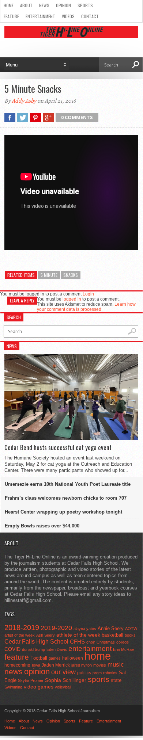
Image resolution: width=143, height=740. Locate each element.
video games (38, 687)
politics (84, 672)
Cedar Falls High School (36, 641)
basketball (112, 635)
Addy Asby (24, 101)
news (13, 671)
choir (90, 642)
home (97, 656)
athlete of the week (78, 635)
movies (99, 665)
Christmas (106, 642)
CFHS (77, 641)
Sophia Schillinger (65, 680)
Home (9, 5)
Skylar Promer (31, 680)
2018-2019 (21, 627)
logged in (72, 299)
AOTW (131, 628)
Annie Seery (111, 628)
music (116, 664)
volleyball (63, 687)
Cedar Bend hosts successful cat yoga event (58, 447)
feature (16, 657)
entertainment (90, 648)
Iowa (36, 665)
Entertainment (40, 16)
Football (38, 658)
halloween (72, 658)
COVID (12, 649)
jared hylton (81, 665)
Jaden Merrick (56, 665)
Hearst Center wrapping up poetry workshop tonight (63, 512)
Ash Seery (45, 635)
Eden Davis (56, 649)
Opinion (63, 5)
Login (88, 294)
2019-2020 (56, 628)
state (116, 680)
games (55, 658)
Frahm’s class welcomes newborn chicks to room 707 (66, 498)
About (26, 5)
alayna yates (85, 628)
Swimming (13, 687)
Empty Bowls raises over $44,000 (42, 526)
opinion (37, 671)
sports (98, 679)
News (44, 5)
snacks (70, 275)
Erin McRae (123, 649)
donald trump (33, 649)
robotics (110, 673)
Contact (90, 16)
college (122, 642)
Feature (11, 16)
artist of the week (19, 635)
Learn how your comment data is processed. (86, 307)
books (130, 635)
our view (63, 672)
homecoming (17, 665)
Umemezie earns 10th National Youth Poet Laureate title (68, 484)
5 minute (49, 275)
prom (97, 673)
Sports (85, 5)
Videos (68, 16)
